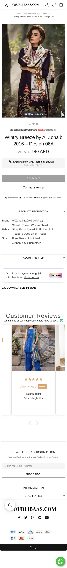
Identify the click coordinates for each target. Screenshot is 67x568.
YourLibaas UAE (26, 5)
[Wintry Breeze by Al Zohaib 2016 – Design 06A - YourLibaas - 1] (30, 124)
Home (19, 14)
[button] (30, 423)
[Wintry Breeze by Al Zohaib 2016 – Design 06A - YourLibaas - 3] (37, 124)
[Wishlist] (54, 5)
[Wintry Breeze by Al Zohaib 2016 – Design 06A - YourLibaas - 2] (33, 124)
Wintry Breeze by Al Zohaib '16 (37, 14)
